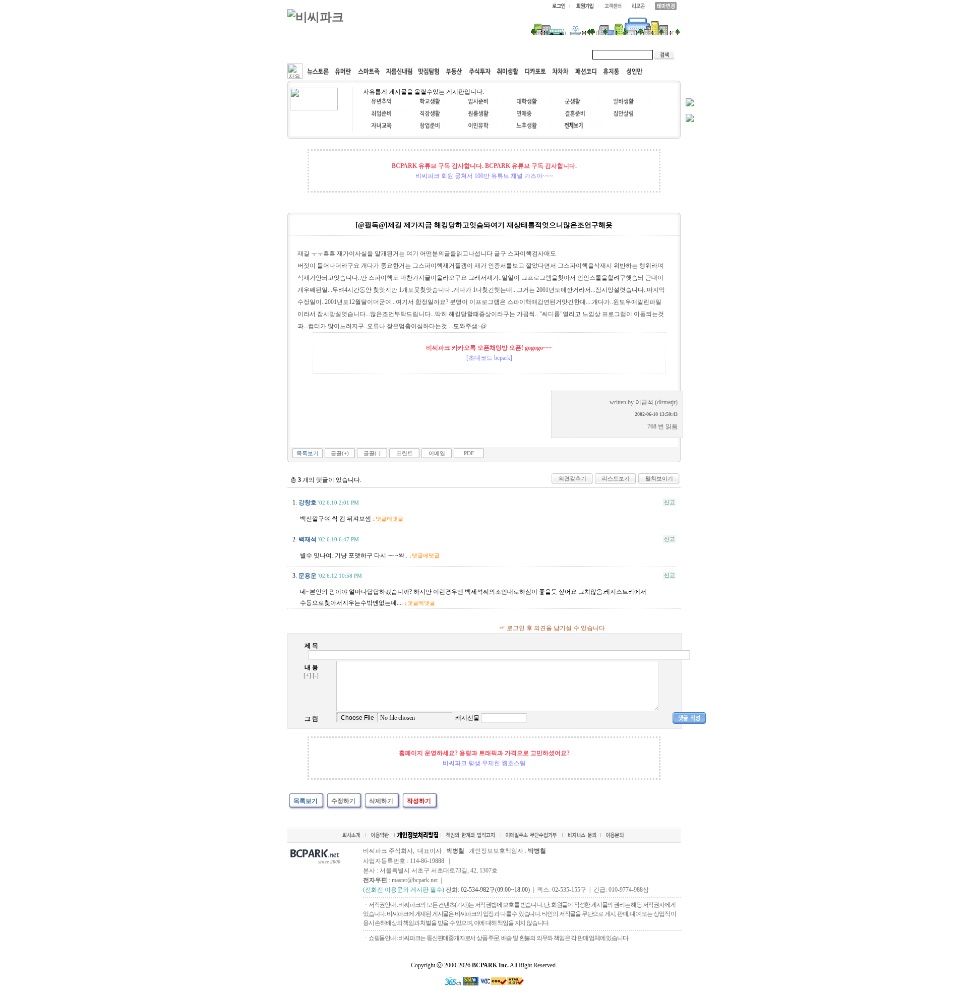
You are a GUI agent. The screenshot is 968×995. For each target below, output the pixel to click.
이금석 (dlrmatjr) (656, 402)
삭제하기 (381, 800)
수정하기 (343, 800)
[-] (316, 675)
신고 (669, 502)
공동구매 (438, 54)
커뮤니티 (311, 54)
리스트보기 (616, 478)
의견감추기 (572, 478)
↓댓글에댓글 (388, 519)
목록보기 (307, 453)
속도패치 (354, 54)
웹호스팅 (396, 54)
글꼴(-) (372, 453)
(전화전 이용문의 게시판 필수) (403, 889)
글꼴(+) (340, 453)
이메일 (437, 453)
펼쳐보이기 (659, 478)
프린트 (404, 453)
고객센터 (481, 54)
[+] (307, 675)
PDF (469, 453)
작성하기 (419, 800)
